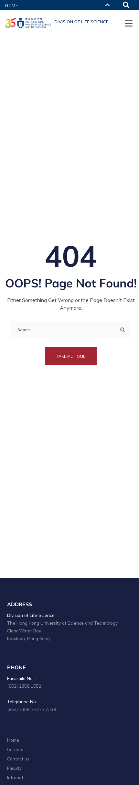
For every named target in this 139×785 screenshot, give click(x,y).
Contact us (18, 758)
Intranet (15, 777)
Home (11, 5)
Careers (15, 749)
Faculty (14, 768)
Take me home (71, 356)
